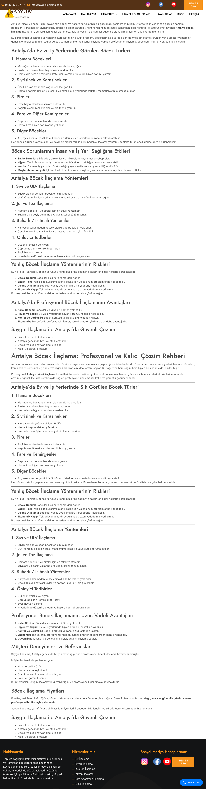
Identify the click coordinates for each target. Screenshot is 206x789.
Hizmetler (107, 14)
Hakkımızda (88, 14)
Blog (180, 14)
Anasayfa (69, 14)
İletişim (194, 14)
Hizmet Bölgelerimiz (136, 14)
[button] (109, 14)
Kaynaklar (165, 14)
